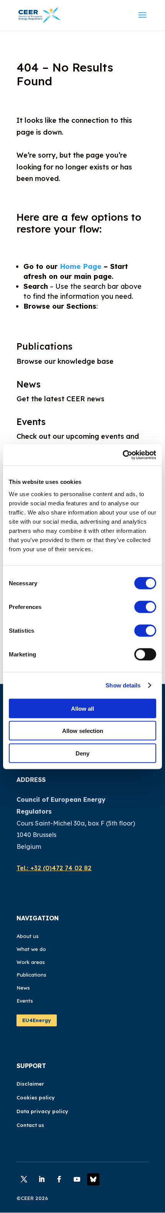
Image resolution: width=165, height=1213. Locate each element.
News (28, 384)
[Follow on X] (23, 1179)
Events (31, 421)
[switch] (145, 607)
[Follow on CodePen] (93, 1179)
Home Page (80, 266)
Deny (82, 753)
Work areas (30, 962)
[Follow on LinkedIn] (41, 1179)
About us (27, 936)
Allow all (82, 708)
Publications (44, 346)
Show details (123, 685)
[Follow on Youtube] (76, 1179)
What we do (31, 949)
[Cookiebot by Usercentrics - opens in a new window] (122, 455)
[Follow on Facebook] (59, 1179)
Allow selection (82, 731)
